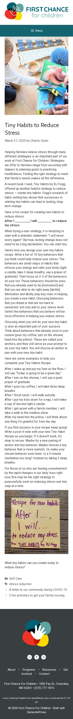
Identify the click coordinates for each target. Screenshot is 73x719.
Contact (44, 674)
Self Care (15, 578)
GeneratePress (36, 712)
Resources (49, 669)
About (11, 669)
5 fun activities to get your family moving (36, 595)
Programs (29, 669)
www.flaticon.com (40, 698)
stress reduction (20, 584)
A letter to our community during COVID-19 (38, 590)
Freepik (21, 698)
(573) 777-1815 (44, 688)
